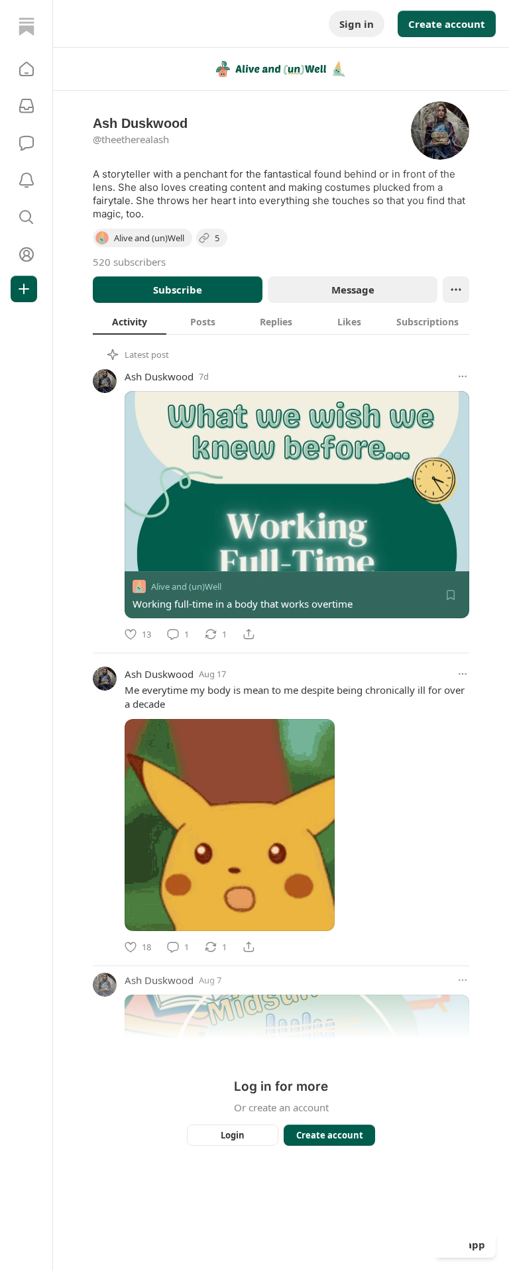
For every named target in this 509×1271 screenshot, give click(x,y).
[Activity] (26, 180)
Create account (446, 23)
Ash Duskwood (159, 376)
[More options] (462, 376)
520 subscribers (129, 261)
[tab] (129, 321)
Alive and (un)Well (186, 586)
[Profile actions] (456, 289)
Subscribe (177, 289)
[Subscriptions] (26, 106)
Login (233, 1135)
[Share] (248, 634)
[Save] (450, 595)
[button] (26, 69)
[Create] (24, 289)
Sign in (356, 23)
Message (352, 289)
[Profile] (26, 254)
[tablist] (281, 321)
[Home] (26, 26)
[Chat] (26, 143)
